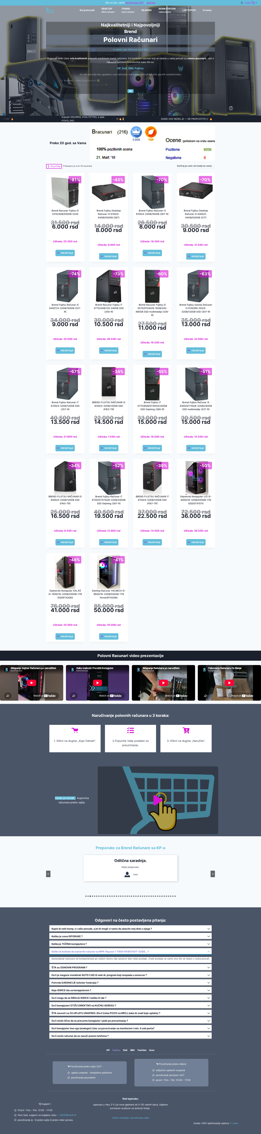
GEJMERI (146, 10)
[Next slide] (213, 874)
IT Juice (234, 1123)
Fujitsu (116, 1050)
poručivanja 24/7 (134, 2)
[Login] (241, 3)
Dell (125, 1050)
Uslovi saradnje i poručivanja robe (130, 1117)
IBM (132, 1050)
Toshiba (141, 1050)
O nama (207, 10)
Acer (152, 1050)
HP (108, 1050)
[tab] (86, 896)
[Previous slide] (48, 874)
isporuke (151, 2)
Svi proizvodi (87, 10)
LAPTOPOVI (189, 10)
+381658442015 (67, 1115)
